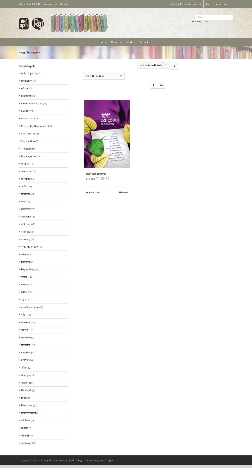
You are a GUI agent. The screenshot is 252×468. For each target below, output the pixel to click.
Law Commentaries (31, 103)
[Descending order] (174, 66)
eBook (24, 88)
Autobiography (29, 73)
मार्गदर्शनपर (26, 352)
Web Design (77, 460)
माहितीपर (25, 360)
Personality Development (35, 126)
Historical (26, 95)
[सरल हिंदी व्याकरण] (107, 134)
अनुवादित (25, 163)
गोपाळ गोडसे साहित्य (29, 246)
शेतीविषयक (25, 420)
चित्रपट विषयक (27, 269)
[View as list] (161, 84)
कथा (23, 201)
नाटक (23, 299)
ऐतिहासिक (25, 194)
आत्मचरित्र (26, 171)
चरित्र (24, 254)
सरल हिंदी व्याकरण (96, 174)
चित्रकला (25, 262)
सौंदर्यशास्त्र (26, 443)
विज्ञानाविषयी (26, 390)
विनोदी (24, 397)
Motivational (28, 118)
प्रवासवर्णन (26, 337)
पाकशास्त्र (25, 322)
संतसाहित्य (25, 435)
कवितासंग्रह (26, 224)
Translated (27, 148)
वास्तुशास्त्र (26, 382)
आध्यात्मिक (26, 178)
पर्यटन (23, 314)
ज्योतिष (24, 277)
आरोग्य (24, 186)
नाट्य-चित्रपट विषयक (30, 307)
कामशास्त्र (25, 239)
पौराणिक (24, 330)
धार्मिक (24, 292)
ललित (23, 367)
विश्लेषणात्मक (26, 405)
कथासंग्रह (25, 209)
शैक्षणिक (24, 428)
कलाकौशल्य (26, 216)
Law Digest (27, 111)
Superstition (28, 141)
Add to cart (94, 192)
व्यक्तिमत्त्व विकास (28, 413)
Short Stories (28, 133)
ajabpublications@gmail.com (58, 4)
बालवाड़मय (25, 345)
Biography (26, 80)
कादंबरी (24, 231)
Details (124, 192)
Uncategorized (29, 156)
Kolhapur (109, 460)
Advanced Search (201, 21)
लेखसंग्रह (25, 375)
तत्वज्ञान (24, 284)
